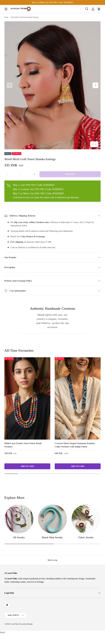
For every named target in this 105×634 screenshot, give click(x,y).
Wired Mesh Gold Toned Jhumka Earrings (24, 17)
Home (6, 17)
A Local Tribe (14, 624)
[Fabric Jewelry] (86, 519)
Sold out (70, 174)
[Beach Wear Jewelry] (52, 519)
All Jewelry (19, 537)
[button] (99, 9)
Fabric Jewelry (86, 537)
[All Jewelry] (19, 519)
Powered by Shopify (26, 624)
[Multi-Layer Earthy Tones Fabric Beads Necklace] (27, 398)
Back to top (52, 560)
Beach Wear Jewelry (52, 537)
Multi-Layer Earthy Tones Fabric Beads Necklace (23, 445)
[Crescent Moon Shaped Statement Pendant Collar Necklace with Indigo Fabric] (78, 398)
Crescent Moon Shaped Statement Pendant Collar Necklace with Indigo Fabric (75, 445)
